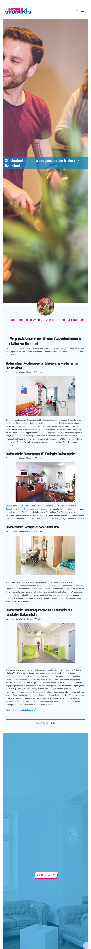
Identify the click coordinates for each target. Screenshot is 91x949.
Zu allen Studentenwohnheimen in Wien (22, 710)
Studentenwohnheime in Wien (31, 701)
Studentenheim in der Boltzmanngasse (40, 686)
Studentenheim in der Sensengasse (20, 509)
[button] (77, 11)
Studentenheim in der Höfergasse (32, 586)
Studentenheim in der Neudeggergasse (57, 423)
